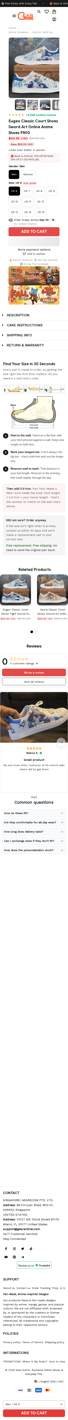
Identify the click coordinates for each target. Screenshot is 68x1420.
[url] (21, 1229)
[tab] (32, 632)
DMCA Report (11, 1381)
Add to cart (34, 1413)
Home (12, 27)
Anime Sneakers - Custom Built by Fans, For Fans (30, 32)
